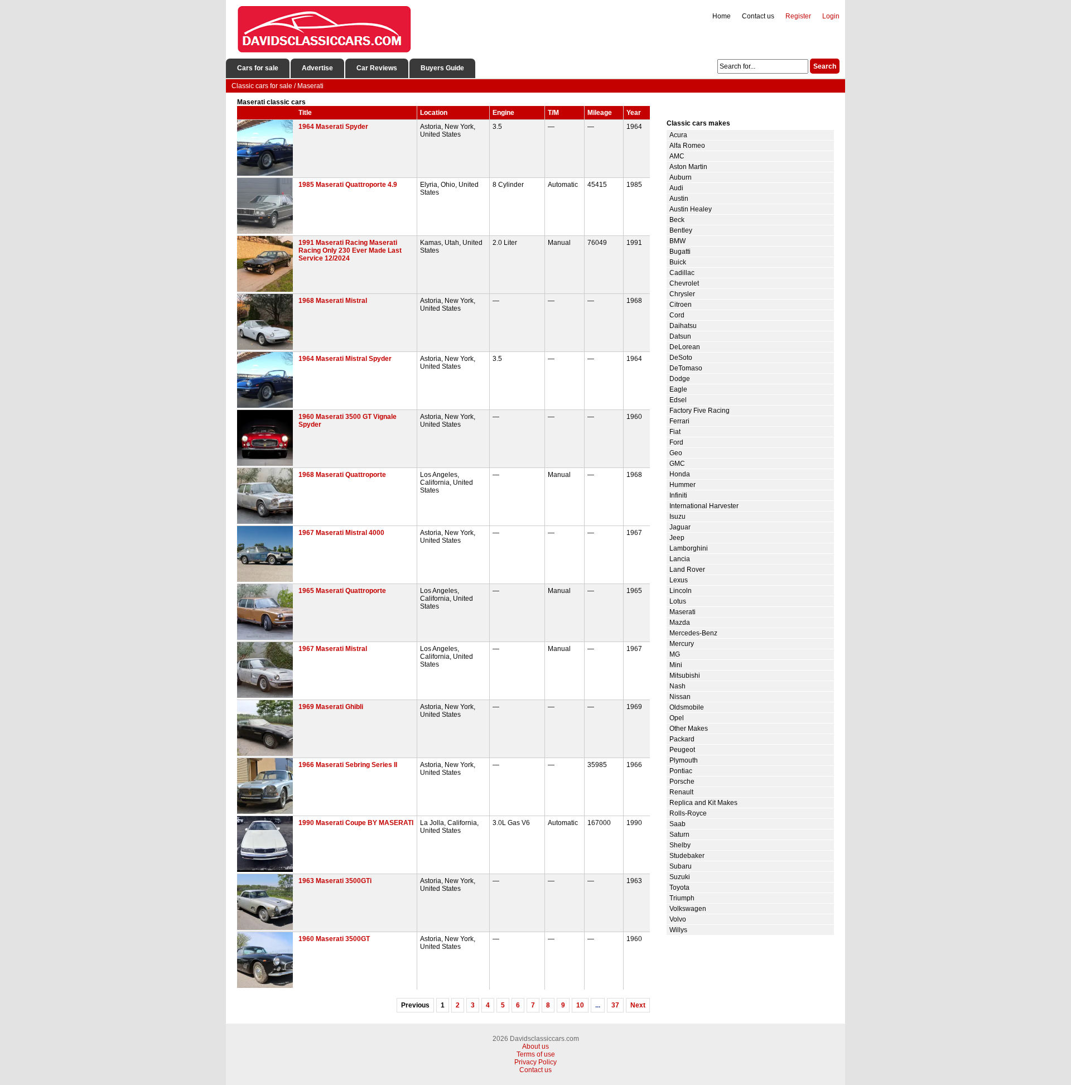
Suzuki (679, 877)
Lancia (679, 559)
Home (721, 16)
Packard (681, 739)
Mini (675, 665)
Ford (676, 442)
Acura (678, 135)
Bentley (680, 230)
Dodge (679, 379)
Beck (676, 220)
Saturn (679, 834)
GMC (677, 463)
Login (831, 16)
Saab (677, 824)
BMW (677, 241)
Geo (675, 453)
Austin (678, 198)
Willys (678, 930)
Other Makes (688, 728)
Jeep (676, 538)
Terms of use (536, 1054)
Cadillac (681, 273)
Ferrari (679, 421)
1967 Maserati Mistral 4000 (341, 533)
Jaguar (680, 527)
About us (535, 1046)
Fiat (675, 432)
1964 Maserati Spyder (333, 127)
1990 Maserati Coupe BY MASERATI (355, 823)
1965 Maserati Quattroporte (342, 591)
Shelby (680, 845)
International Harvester (704, 506)
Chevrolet (684, 283)
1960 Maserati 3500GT (334, 939)
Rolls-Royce (688, 813)
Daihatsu (683, 326)
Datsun (680, 336)
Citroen (680, 304)
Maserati (682, 612)
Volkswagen (687, 909)
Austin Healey (690, 209)
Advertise (317, 68)
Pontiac (680, 771)
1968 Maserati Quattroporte (342, 475)
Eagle (678, 389)
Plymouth (683, 760)
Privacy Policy (535, 1062)
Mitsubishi (684, 675)
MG (674, 654)
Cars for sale (257, 68)
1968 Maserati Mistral (332, 301)
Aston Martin (688, 167)
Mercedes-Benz (693, 633)
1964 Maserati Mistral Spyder (345, 359)
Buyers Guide (442, 68)
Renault (681, 792)
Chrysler (682, 294)
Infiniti (678, 495)
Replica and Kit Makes (703, 803)
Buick (677, 262)
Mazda (679, 622)
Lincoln (680, 591)
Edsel (678, 400)
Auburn (680, 177)
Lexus (678, 580)
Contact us (758, 16)
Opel (676, 718)
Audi (676, 188)
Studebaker (687, 856)
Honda (679, 474)
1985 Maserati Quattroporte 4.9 (347, 185)
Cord (676, 315)
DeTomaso (685, 368)
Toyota (679, 887)
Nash (677, 686)
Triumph (681, 898)
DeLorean (684, 347)
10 (580, 1005)
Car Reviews (376, 68)
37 (615, 1005)
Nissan (680, 697)
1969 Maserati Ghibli (330, 707)
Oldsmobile (686, 707)
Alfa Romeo (687, 146)
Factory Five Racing (699, 410)
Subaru (680, 866)
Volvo (677, 919)
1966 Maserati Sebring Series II (347, 765)
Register (798, 16)
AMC (676, 156)
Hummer (682, 485)
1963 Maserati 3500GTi (335, 881)
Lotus (677, 601)
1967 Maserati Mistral (332, 649)
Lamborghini (688, 548)
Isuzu (677, 516)
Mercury (681, 644)
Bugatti (680, 251)
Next (637, 1005)
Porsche (681, 781)
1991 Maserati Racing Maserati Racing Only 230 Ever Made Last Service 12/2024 (350, 250)
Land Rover (687, 569)
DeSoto (680, 357)
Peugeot (682, 750)
